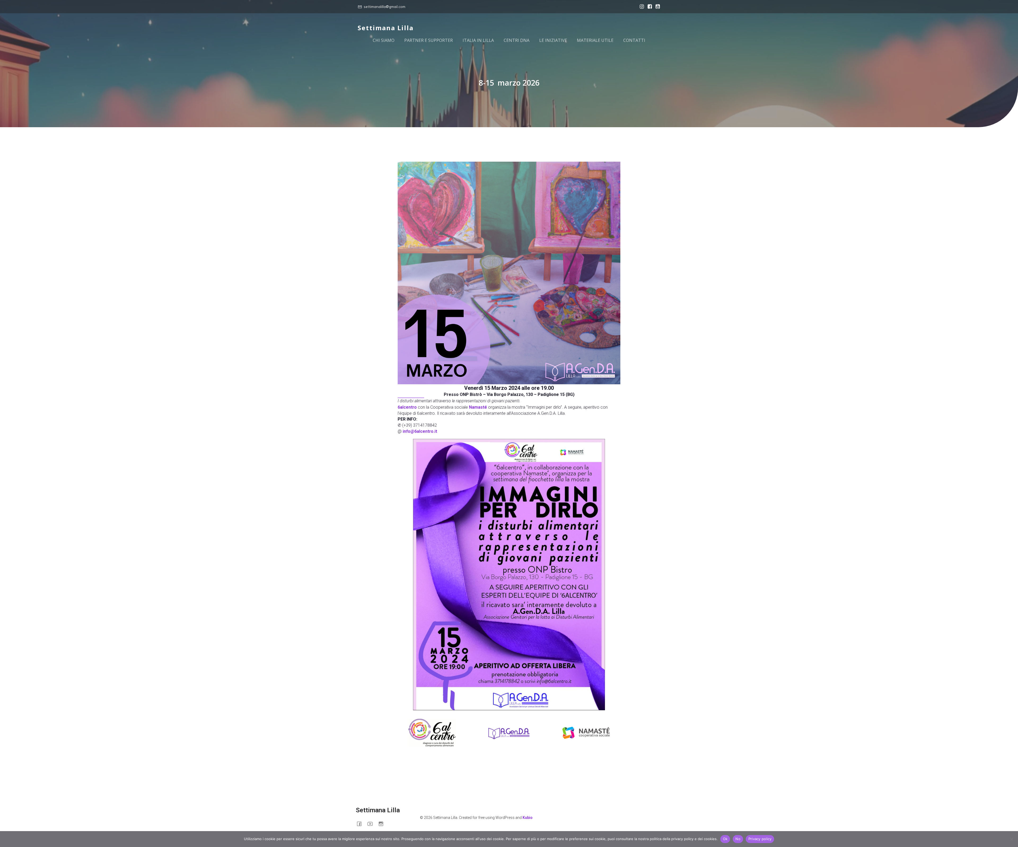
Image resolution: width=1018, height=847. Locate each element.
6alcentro (407, 407)
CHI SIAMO (383, 40)
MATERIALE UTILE (595, 40)
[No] (1011, 839)
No (737, 839)
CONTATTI (634, 40)
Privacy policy (760, 839)
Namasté (478, 407)
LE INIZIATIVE (553, 40)
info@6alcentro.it (420, 431)
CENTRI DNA (516, 40)
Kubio (528, 817)
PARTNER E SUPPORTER (428, 40)
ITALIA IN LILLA (478, 40)
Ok (725, 839)
